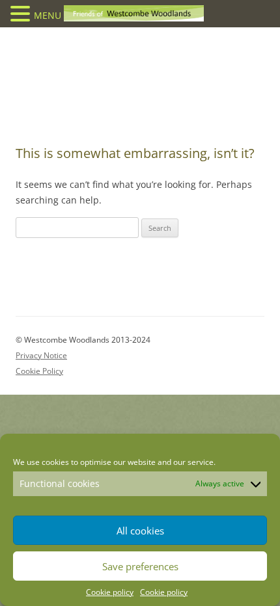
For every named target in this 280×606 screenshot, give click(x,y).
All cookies (140, 530)
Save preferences (140, 566)
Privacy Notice (41, 355)
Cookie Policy (39, 370)
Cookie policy (109, 592)
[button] (22, 13)
